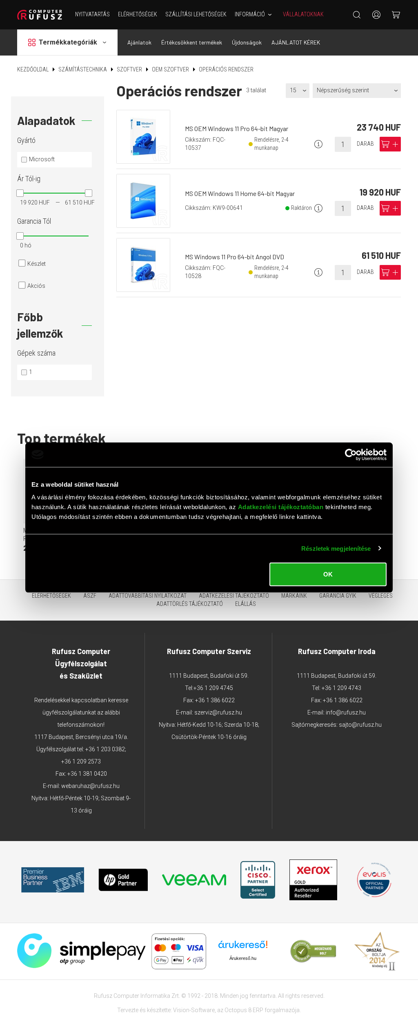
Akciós (36, 286)
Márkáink (294, 595)
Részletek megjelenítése (336, 548)
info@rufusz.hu (346, 712)
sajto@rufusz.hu (360, 724)
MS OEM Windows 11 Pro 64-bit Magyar (236, 128)
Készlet (36, 263)
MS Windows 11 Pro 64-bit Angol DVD (234, 256)
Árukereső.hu (242, 958)
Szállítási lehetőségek (196, 14)
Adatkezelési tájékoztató (234, 595)
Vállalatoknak (303, 14)
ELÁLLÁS (245, 604)
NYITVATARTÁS (92, 14)
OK (328, 574)
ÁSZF (89, 595)
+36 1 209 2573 (81, 761)
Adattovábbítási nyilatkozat (148, 595)
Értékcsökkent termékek (191, 42)
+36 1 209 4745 (213, 688)
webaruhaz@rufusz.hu (90, 786)
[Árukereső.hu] (242, 947)
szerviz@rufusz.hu (218, 712)
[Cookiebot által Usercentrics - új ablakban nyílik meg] (351, 454)
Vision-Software (194, 1010)
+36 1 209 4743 (341, 688)
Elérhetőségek (137, 14)
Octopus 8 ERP (244, 1010)
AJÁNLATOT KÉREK (295, 42)
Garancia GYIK (337, 595)
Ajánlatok (139, 42)
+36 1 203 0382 (105, 749)
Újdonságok (247, 42)
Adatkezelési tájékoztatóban (281, 506)
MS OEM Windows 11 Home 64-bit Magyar (240, 193)
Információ (250, 14)
